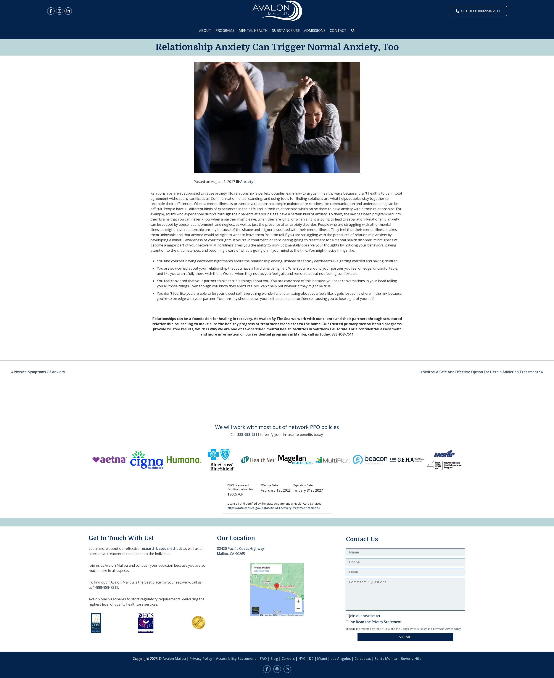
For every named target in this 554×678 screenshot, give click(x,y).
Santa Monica (386, 658)
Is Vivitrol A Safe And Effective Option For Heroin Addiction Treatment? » (481, 371)
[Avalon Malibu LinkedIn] (68, 11)
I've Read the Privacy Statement (375, 621)
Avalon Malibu (174, 658)
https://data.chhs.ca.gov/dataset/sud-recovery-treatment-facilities (273, 508)
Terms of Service (443, 629)
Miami (322, 658)
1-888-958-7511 (105, 587)
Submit (405, 637)
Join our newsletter (364, 615)
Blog (274, 658)
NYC (301, 658)
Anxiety (246, 181)
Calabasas (362, 658)
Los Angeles (341, 658)
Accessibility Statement (236, 658)
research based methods (161, 548)
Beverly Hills (411, 658)
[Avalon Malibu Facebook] (51, 11)
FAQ (263, 658)
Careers (288, 658)
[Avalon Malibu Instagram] (59, 11)
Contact (338, 30)
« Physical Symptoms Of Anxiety (38, 371)
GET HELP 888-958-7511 (480, 11)
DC (311, 658)
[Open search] (353, 30)
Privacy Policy (418, 629)
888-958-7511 (248, 434)
